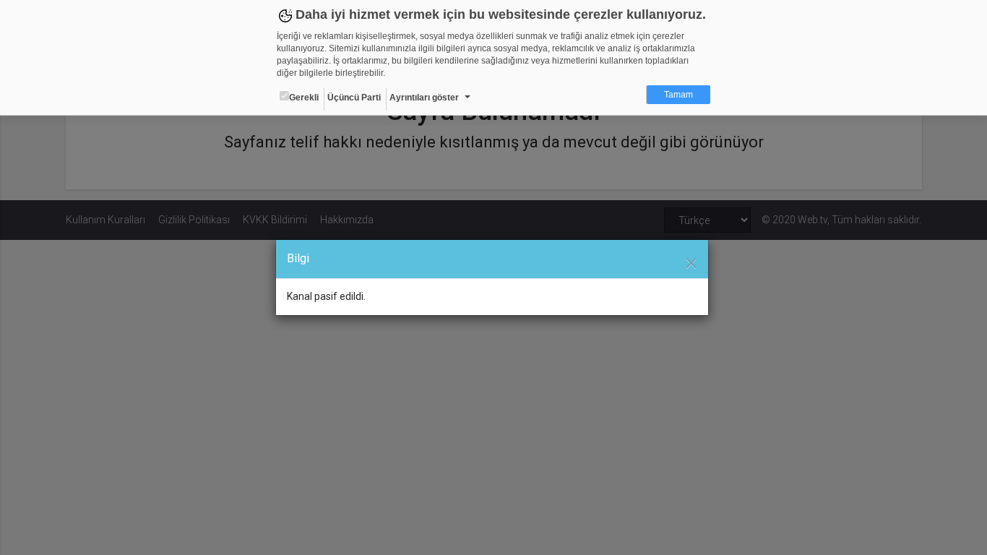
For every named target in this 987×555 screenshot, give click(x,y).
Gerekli (304, 97)
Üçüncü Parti (354, 97)
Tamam (678, 95)
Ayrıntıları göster (424, 97)
